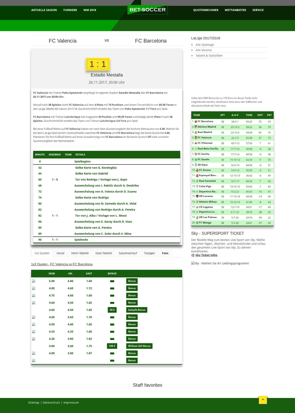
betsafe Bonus (136, 310)
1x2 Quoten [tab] (42, 253)
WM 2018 (89, 10)
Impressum (71, 402)
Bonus (132, 281)
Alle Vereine (204, 50)
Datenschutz (51, 402)
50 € (112, 310)
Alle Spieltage (205, 45)
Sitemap (33, 402)
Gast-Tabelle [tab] (104, 253)
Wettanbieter (235, 10)
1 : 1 (98, 64)
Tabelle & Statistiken (209, 55)
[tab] (165, 253)
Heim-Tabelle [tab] (80, 253)
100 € (112, 346)
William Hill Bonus (139, 346)
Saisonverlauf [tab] (128, 253)
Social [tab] (60, 253)
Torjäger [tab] (149, 253)
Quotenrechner (205, 10)
